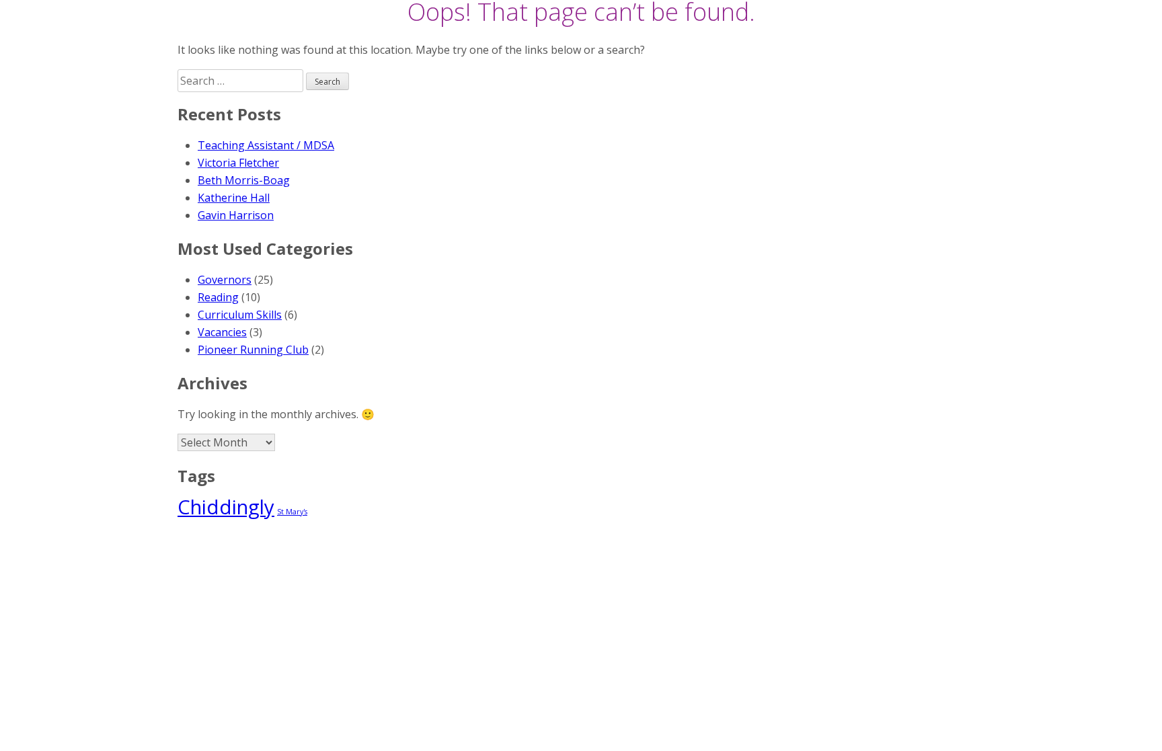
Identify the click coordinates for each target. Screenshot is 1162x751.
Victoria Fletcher (238, 162)
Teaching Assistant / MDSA (266, 145)
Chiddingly (226, 506)
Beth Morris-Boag (244, 180)
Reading (218, 297)
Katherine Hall (234, 197)
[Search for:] (242, 80)
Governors (224, 279)
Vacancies (222, 332)
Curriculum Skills (240, 314)
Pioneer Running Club (253, 349)
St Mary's (292, 511)
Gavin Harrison (236, 215)
